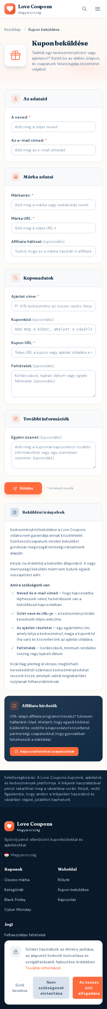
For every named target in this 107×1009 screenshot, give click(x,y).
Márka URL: (23, 218)
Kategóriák (14, 889)
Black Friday (15, 899)
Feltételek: (32, 365)
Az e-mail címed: (29, 140)
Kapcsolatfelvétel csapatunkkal (47, 751)
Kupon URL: (23, 342)
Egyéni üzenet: (36, 437)
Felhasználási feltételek (25, 934)
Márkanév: (22, 195)
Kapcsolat (67, 899)
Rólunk (64, 879)
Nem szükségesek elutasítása (51, 988)
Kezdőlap (12, 29)
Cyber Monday (17, 909)
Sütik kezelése (19, 988)
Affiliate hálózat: (37, 241)
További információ (43, 967)
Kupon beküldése (73, 889)
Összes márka (17, 879)
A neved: (21, 117)
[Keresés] (84, 9)
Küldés (26, 488)
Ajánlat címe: (25, 296)
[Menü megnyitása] (98, 9)
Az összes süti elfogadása (89, 988)
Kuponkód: (32, 319)
